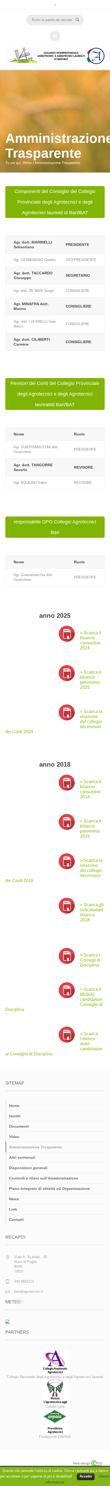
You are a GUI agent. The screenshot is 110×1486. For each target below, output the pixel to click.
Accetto (86, 1476)
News (14, 1199)
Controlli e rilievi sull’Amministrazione (43, 1178)
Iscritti (15, 1116)
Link (13, 1209)
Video (14, 1137)
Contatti (16, 1220)
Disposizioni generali (28, 1168)
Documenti (19, 1126)
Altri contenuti (22, 1157)
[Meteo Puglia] (7, 1322)
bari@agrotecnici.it (28, 1292)
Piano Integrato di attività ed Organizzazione (49, 1188)
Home (27, 163)
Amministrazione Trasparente (35, 1147)
